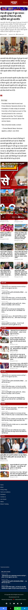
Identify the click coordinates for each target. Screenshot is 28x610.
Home (2, 485)
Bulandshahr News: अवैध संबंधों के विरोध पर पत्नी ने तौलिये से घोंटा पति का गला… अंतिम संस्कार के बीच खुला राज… (19, 365)
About (1, 487)
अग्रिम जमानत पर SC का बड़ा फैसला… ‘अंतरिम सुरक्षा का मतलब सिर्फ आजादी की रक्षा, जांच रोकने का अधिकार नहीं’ (6, 200)
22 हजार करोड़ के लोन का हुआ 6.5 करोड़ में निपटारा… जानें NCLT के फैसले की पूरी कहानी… (21, 218)
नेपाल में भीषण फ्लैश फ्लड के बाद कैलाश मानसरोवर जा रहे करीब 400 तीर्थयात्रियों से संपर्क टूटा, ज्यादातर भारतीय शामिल (21, 254)
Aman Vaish (4, 34)
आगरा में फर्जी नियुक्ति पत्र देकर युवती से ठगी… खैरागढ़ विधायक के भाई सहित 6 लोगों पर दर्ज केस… (19, 348)
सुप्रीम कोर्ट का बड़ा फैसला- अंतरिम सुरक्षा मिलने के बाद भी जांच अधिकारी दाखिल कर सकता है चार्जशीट (6, 218)
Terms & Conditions (5, 492)
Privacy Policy (3, 489)
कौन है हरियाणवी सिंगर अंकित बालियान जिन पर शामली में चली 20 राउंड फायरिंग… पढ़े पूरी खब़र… (6, 273)
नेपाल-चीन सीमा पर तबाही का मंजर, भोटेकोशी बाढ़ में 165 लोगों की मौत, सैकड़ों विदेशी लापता (20, 200)
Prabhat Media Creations (20, 599)
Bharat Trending (4, 504)
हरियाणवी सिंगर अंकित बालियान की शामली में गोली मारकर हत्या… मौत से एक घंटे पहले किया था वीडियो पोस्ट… (21, 273)
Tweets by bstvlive (4, 567)
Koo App (4, 100)
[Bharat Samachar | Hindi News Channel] (14, 2)
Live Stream (3, 499)
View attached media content (11, 125)
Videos (2, 501)
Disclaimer (3, 494)
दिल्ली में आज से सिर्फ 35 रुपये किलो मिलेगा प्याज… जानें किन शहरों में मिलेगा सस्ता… (6, 235)
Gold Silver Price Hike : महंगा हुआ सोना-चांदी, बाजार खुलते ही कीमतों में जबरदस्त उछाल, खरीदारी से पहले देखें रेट (19, 473)
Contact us (3, 497)
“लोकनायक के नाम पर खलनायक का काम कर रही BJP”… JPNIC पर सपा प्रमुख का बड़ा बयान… (18, 332)
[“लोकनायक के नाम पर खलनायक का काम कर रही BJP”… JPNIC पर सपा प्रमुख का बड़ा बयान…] (4, 333)
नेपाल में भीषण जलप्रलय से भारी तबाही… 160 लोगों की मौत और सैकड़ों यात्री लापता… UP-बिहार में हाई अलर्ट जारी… (6, 254)
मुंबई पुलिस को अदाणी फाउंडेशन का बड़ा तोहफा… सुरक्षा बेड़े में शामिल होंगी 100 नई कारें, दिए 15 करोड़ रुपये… (14, 457)
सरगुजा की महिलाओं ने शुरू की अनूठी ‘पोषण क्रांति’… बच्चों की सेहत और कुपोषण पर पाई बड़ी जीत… (18, 466)
